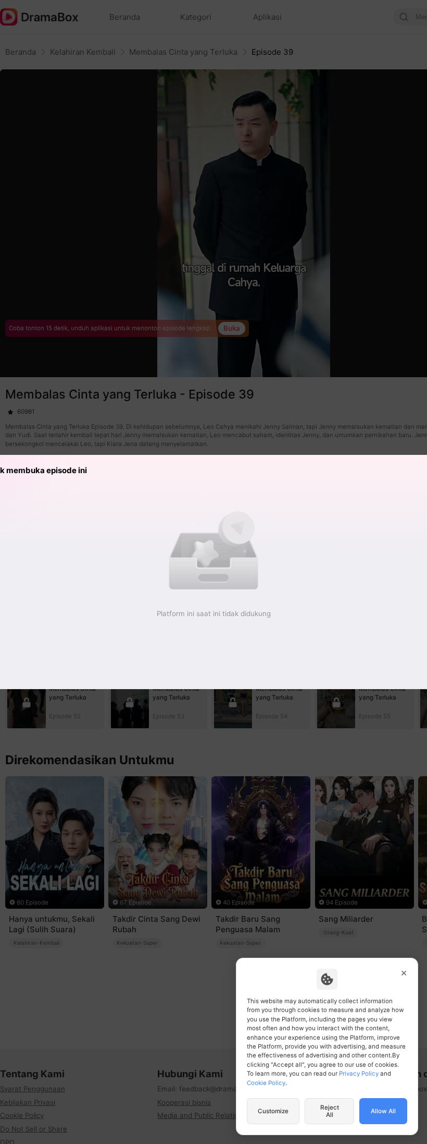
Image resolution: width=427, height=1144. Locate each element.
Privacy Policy (359, 1073)
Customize (273, 1111)
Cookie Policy (266, 1083)
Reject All (329, 1111)
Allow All (383, 1111)
